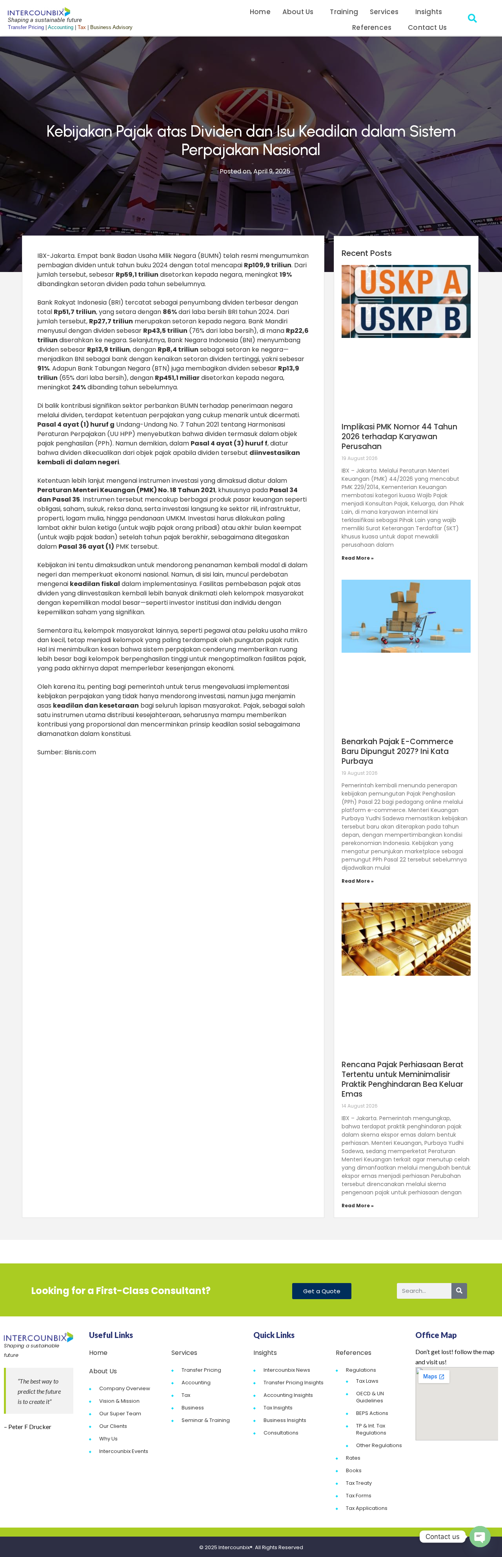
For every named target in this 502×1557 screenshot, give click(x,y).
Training (344, 11)
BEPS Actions (372, 1413)
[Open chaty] (480, 1536)
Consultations (281, 1433)
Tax (186, 1395)
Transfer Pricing (201, 1370)
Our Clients (113, 1426)
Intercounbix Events (123, 1451)
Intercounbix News (287, 1370)
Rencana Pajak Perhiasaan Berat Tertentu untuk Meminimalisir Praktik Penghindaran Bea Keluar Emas (403, 1079)
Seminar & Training (206, 1420)
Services (384, 11)
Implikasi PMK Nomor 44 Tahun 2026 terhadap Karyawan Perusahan (399, 437)
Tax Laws (367, 1381)
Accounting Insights (288, 1395)
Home (260, 11)
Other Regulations (379, 1445)
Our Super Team (120, 1413)
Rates (353, 1458)
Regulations (361, 1370)
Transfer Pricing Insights (294, 1382)
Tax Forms (358, 1495)
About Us (298, 11)
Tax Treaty (359, 1483)
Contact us (427, 27)
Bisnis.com (80, 752)
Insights (428, 11)
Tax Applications (366, 1508)
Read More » (358, 558)
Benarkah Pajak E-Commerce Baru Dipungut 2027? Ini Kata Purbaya (397, 751)
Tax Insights (278, 1407)
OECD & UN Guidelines (370, 1397)
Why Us (108, 1438)
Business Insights (285, 1420)
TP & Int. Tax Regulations (371, 1429)
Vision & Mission (119, 1401)
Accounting (196, 1382)
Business (193, 1407)
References (371, 27)
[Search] (459, 1291)
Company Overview (124, 1388)
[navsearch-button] (472, 19)
